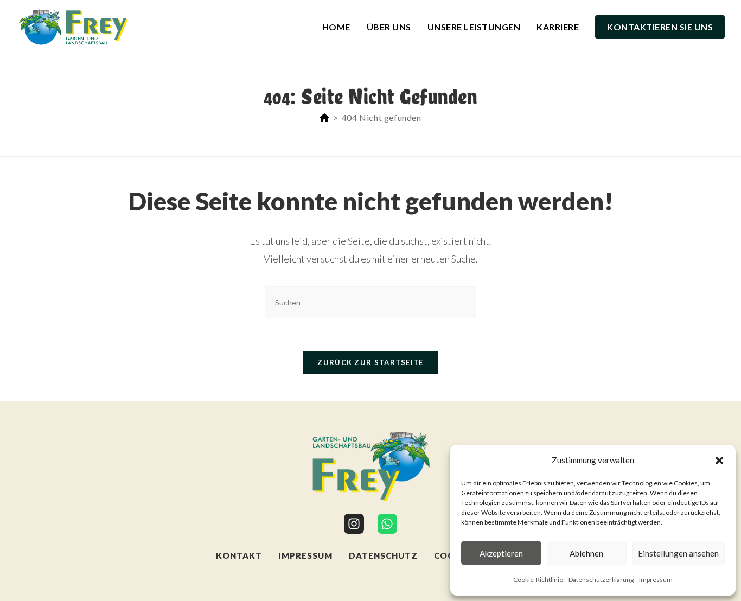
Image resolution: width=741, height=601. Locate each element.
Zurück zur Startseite (370, 362)
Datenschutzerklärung (601, 580)
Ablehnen (586, 553)
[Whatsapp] (388, 524)
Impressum (656, 580)
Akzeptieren (501, 553)
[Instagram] (354, 524)
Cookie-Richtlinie (538, 580)
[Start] (325, 117)
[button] (719, 460)
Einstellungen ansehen (678, 553)
